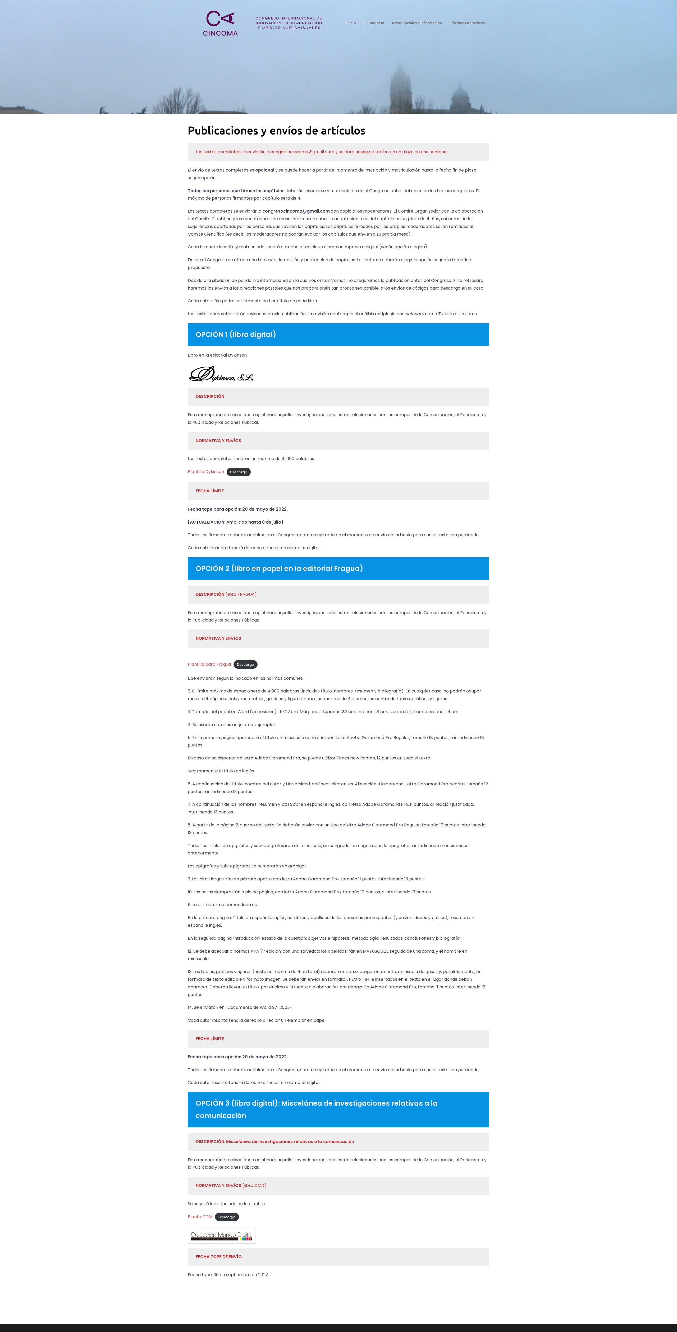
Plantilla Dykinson (206, 472)
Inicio (351, 23)
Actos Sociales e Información (417, 23)
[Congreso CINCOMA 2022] (261, 23)
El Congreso (373, 23)
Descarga (238, 471)
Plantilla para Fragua (209, 664)
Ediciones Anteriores (467, 23)
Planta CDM (200, 1217)
